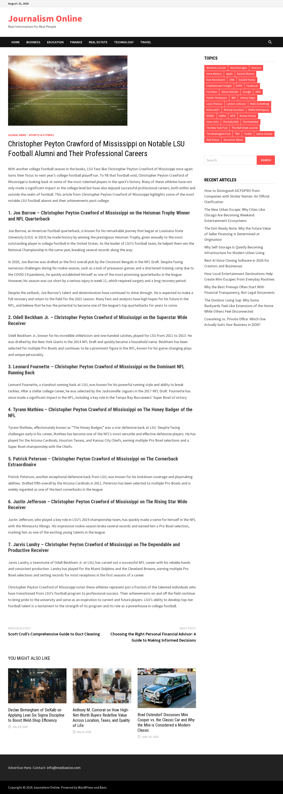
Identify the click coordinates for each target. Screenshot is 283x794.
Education (55, 42)
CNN (231, 80)
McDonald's (213, 110)
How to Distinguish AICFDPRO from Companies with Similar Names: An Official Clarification (236, 196)
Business (33, 42)
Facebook (252, 86)
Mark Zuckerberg (259, 104)
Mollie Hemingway (258, 110)
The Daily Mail (230, 122)
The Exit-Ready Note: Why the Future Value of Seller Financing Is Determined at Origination (237, 234)
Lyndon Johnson (236, 104)
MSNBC (210, 116)
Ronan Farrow (248, 116)
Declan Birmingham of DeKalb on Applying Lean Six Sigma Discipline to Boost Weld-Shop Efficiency (36, 715)
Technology (124, 42)
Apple (229, 74)
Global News (17, 135)
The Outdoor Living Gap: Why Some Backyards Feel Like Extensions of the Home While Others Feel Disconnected (238, 306)
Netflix (222, 116)
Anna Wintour (214, 74)
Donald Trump (247, 80)
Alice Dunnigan (238, 68)
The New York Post (216, 128)
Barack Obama (245, 74)
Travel (145, 42)
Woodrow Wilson (233, 140)
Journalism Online (45, 18)
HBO (258, 92)
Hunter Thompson (216, 98)
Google (247, 92)
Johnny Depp (247, 98)
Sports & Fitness (41, 135)
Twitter (248, 134)
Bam (103, 787)
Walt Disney (212, 140)
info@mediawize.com (64, 767)
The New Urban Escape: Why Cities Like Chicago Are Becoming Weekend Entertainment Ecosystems (234, 215)
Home (15, 42)
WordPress (85, 787)
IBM (233, 98)
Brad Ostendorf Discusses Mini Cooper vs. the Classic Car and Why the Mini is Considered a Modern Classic (166, 722)
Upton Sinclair (264, 134)
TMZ (237, 134)
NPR (232, 116)
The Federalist (250, 122)
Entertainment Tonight (219, 86)
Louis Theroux (214, 104)
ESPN (239, 86)
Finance (76, 42)
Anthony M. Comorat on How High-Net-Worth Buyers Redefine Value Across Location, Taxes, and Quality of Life (101, 717)
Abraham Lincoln (216, 68)
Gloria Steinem (229, 92)
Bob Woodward (215, 80)
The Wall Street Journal (245, 128)
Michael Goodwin (234, 110)
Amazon (256, 68)
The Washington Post (218, 134)
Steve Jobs (212, 122)
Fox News (211, 92)
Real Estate (98, 42)
